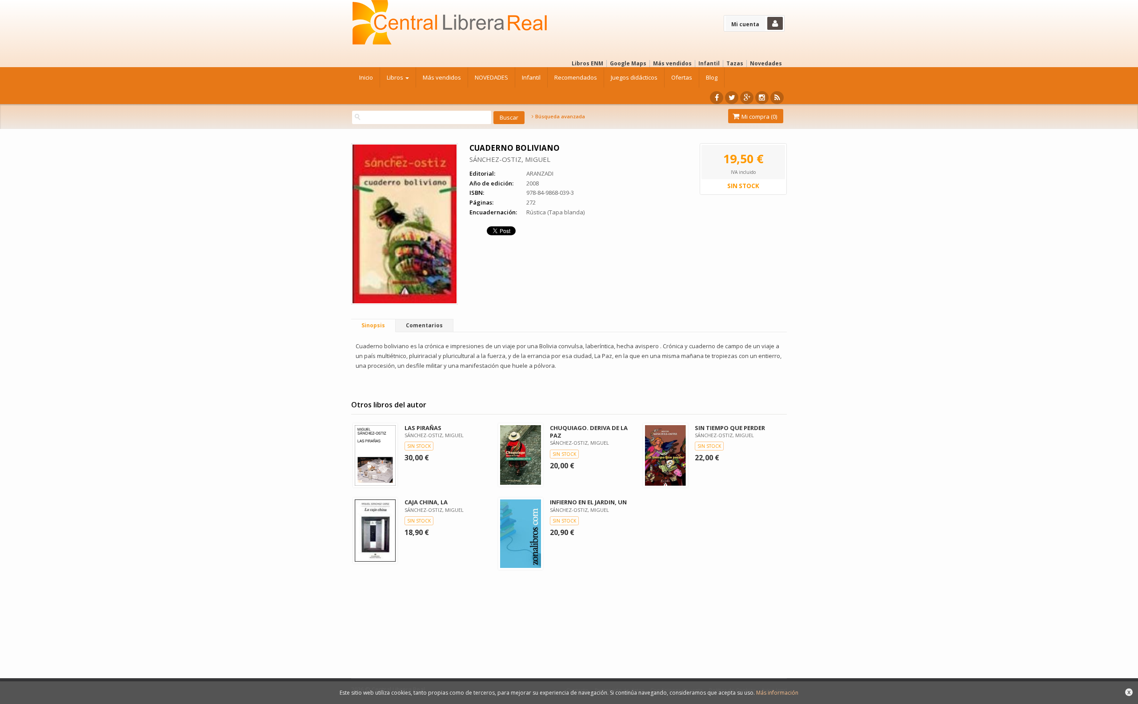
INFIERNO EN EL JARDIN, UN (588, 502)
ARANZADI (539, 173)
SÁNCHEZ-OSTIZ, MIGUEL (509, 159)
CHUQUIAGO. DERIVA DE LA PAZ (589, 431)
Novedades (766, 63)
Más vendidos (672, 63)
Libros (396, 77)
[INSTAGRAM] (762, 97)
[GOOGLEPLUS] (746, 97)
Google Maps (628, 63)
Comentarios (424, 325)
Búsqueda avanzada (559, 116)
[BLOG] (777, 97)
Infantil (709, 63)
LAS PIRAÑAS (423, 428)
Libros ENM (587, 63)
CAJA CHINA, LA (426, 502)
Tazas (734, 63)
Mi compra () (758, 117)
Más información (777, 692)
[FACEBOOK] (716, 97)
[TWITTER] (731, 97)
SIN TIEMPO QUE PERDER (730, 428)
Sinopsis (373, 325)
